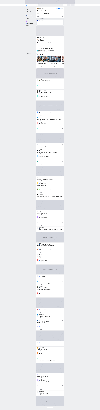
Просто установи (43, 287)
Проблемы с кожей (43, 85)
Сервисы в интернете (44, 217)
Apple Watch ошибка (41, 40)
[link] (43, 61)
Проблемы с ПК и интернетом (45, 80)
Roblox (42, 353)
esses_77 (39, 42)
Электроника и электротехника (45, 249)
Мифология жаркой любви (44, 123)
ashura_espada (40, 39)
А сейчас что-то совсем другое (47, 50)
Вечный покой (43, 309)
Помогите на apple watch (42, 51)
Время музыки (43, 276)
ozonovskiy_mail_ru (40, 50)
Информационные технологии (44, 42)
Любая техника (43, 183)
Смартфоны (43, 39)
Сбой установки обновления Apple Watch (45, 48)
